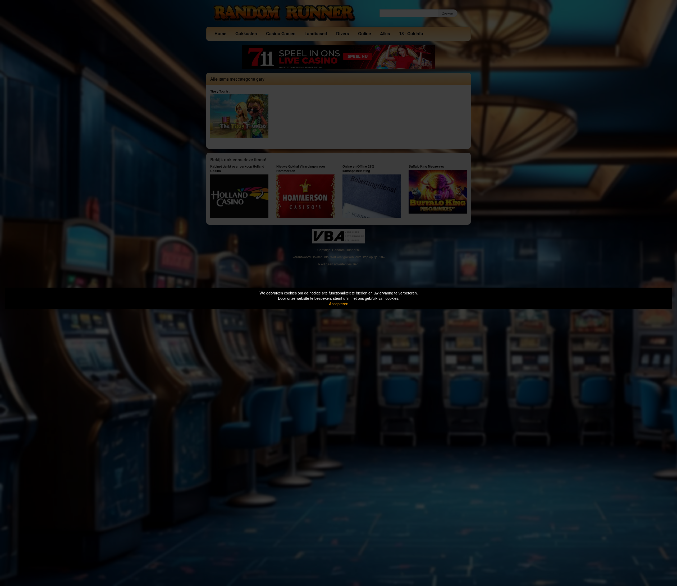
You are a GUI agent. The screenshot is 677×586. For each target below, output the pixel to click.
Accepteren (338, 303)
